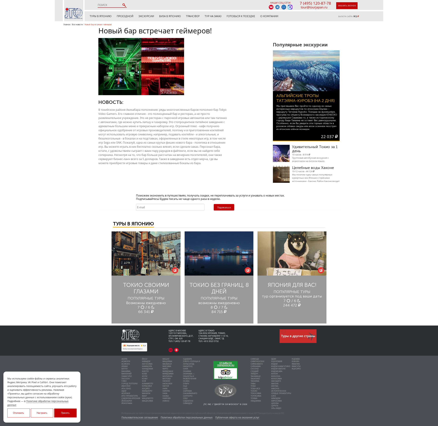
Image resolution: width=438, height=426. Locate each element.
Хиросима (276, 400)
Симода (255, 359)
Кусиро (146, 388)
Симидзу (187, 403)
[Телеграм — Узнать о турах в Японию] (277, 7)
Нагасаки (167, 383)
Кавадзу (146, 361)
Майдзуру (147, 391)
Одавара (187, 359)
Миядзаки (168, 371)
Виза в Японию (170, 16)
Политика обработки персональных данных (186, 417)
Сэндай (254, 371)
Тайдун (254, 373)
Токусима (256, 393)
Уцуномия (276, 361)
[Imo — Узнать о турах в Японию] (283, 7)
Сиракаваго (257, 364)
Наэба (166, 396)
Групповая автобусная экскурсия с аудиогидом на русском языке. (310, 159)
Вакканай (126, 373)
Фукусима (276, 378)
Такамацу (256, 376)
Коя (144, 381)
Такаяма (255, 381)
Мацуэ (166, 359)
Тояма (254, 398)
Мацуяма (167, 361)
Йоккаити (126, 400)
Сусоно (255, 368)
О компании (269, 16)
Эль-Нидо (276, 408)
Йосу (144, 359)
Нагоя (166, 386)
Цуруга (274, 405)
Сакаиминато (190, 393)
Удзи (273, 359)
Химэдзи (275, 398)
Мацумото (147, 398)
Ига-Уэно (126, 388)
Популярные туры (146, 298)
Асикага (125, 364)
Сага (185, 388)
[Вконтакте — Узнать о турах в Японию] (271, 7)
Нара (165, 388)
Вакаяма (125, 371)
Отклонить (18, 413)
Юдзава (296, 359)
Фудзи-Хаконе (278, 368)
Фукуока (275, 376)
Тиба (253, 383)
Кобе (144, 373)
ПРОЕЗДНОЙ (125, 16)
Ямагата (296, 364)
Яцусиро (296, 368)
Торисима (256, 396)
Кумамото (147, 383)
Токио (254, 391)
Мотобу (167, 378)
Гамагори (126, 376)
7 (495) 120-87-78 (315, 3)
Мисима (167, 366)
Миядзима (168, 373)
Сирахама (256, 366)
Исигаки (125, 393)
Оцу (185, 386)
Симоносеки (257, 361)
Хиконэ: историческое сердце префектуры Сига (281, 392)
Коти (144, 376)
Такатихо (255, 378)
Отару (186, 383)
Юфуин (295, 361)
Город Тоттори (129, 383)
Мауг (144, 396)
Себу (185, 398)
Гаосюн (125, 378)
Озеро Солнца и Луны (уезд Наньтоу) (191, 363)
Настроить (42, 413)
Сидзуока (188, 400)
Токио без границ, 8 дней (219, 288)
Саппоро (187, 396)
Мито (165, 368)
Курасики (147, 386)
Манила (146, 393)
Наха (165, 393)
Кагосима (147, 364)
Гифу (124, 381)
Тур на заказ (213, 16)
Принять (65, 413)
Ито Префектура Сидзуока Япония (130, 397)
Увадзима (256, 400)
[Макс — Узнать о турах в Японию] (290, 7)
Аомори (125, 361)
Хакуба (274, 386)
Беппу (124, 368)
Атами (124, 366)
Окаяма (187, 371)
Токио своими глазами (146, 288)
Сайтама (187, 391)
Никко (166, 400)
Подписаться (224, 207)
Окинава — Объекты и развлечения (189, 376)
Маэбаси (167, 364)
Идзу (123, 391)
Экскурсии (146, 16)
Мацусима (147, 400)
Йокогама (126, 403)
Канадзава (147, 368)
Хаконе (275, 383)
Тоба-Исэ (255, 388)
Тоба (253, 386)
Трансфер (192, 16)
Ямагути (296, 366)
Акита (124, 359)
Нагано (166, 381)
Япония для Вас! (292, 285)
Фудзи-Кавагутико (280, 366)
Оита (185, 368)
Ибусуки (125, 386)
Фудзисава (276, 371)
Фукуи (274, 373)
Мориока (167, 376)
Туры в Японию (101, 16)
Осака (186, 381)
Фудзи (274, 364)
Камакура (147, 366)
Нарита (166, 391)
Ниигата (167, 398)
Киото (145, 371)
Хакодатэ (276, 381)
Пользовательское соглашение (139, 417)
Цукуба (275, 403)
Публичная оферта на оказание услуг (237, 417)
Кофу (144, 378)
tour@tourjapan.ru (314, 7)
